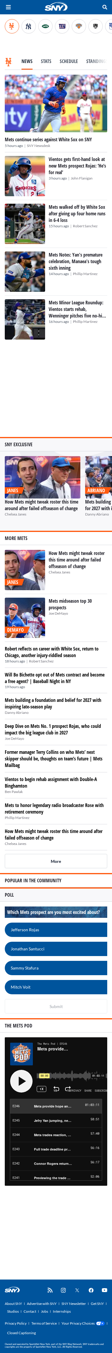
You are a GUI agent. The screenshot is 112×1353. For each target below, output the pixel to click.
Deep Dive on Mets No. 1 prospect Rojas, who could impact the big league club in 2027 (53, 729)
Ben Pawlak (14, 791)
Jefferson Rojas (25, 929)
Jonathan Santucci (28, 948)
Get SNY (97, 1303)
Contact (30, 1311)
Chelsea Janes (15, 514)
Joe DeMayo (58, 613)
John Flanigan (82, 178)
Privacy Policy (16, 1323)
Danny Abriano (97, 514)
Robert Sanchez (85, 226)
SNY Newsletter (74, 1303)
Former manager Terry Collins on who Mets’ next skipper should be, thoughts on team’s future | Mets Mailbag (53, 758)
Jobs (44, 1311)
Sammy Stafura (25, 967)
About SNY (13, 1303)
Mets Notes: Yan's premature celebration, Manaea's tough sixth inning (75, 261)
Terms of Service (44, 1323)
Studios (13, 1311)
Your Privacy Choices (78, 1323)
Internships (62, 1311)
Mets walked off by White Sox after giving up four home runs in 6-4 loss (77, 213)
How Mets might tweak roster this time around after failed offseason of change (41, 505)
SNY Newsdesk (38, 145)
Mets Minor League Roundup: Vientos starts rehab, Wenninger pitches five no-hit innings (76, 312)
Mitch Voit (20, 987)
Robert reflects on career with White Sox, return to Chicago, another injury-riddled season (52, 652)
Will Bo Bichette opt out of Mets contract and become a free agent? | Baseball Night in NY (55, 678)
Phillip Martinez (85, 273)
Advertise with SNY (42, 1303)
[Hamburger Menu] (8, 7)
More (56, 861)
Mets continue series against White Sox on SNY (48, 139)
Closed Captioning (21, 1333)
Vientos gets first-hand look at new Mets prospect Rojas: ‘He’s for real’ (77, 166)
